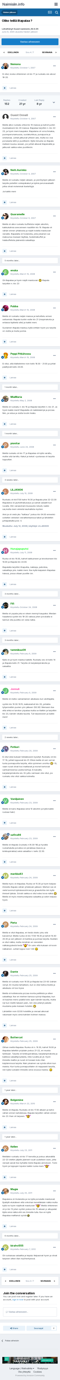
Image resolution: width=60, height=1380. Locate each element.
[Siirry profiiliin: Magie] (5, 1191)
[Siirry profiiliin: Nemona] (5, 66)
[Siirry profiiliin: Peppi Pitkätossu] (5, 356)
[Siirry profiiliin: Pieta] (5, 924)
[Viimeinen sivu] (56, 52)
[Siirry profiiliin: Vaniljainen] (5, 801)
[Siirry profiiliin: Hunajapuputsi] (5, 551)
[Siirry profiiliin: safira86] (5, 837)
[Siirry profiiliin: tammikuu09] (5, 652)
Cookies (37, 1371)
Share (15, 1328)
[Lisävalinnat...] (54, 66)
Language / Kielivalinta (21, 1368)
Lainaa (13, 88)
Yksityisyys (42, 1368)
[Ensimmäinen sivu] (4, 52)
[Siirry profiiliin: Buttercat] (5, 1039)
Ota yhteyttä (24, 1371)
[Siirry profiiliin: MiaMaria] (5, 399)
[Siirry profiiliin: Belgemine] (5, 1102)
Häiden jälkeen (30, 32)
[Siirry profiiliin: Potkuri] (5, 749)
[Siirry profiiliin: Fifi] (5, 605)
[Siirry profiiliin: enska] (5, 272)
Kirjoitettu (22, 67)
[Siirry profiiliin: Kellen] (5, 1148)
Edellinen (13, 52)
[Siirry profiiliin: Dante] (5, 974)
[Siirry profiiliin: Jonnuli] (5, 691)
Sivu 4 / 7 (30, 52)
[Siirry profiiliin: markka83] (5, 876)
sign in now (17, 1299)
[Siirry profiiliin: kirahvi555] (5, 1247)
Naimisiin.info (13, 4)
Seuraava (47, 52)
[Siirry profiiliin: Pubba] (5, 308)
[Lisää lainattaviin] (4, 88)
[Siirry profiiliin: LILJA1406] (5, 491)
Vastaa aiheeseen (30, 41)
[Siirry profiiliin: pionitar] (5, 445)
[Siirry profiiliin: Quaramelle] (5, 216)
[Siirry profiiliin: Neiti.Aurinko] (5, 172)
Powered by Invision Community (30, 1375)
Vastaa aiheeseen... (18, 1311)
